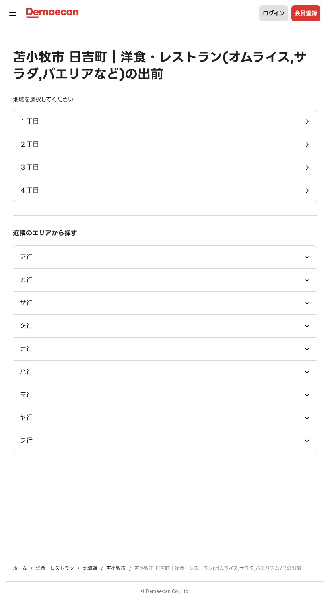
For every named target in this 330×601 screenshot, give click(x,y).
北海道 (90, 568)
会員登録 (306, 13)
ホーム (20, 568)
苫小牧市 (116, 568)
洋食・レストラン (55, 568)
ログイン (274, 13)
